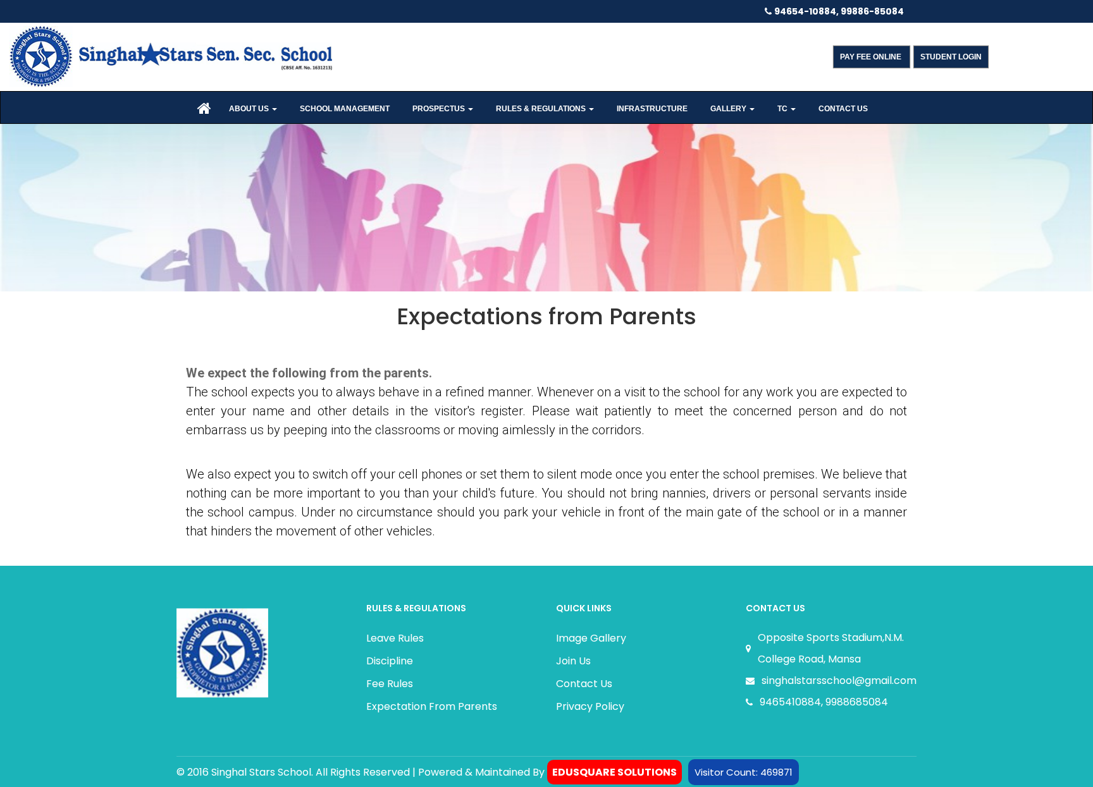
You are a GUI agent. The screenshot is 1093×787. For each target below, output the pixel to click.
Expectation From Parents (431, 706)
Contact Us (584, 683)
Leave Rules (395, 638)
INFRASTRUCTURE (652, 108)
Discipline (389, 661)
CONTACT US (843, 108)
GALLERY (729, 108)
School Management (345, 108)
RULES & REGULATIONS (542, 108)
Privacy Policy (590, 706)
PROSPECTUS (439, 108)
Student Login (951, 56)
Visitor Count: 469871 (744, 772)
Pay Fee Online (871, 56)
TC (783, 108)
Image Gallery (591, 638)
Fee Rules (389, 683)
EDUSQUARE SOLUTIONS (614, 772)
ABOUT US (250, 108)
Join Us (573, 661)
